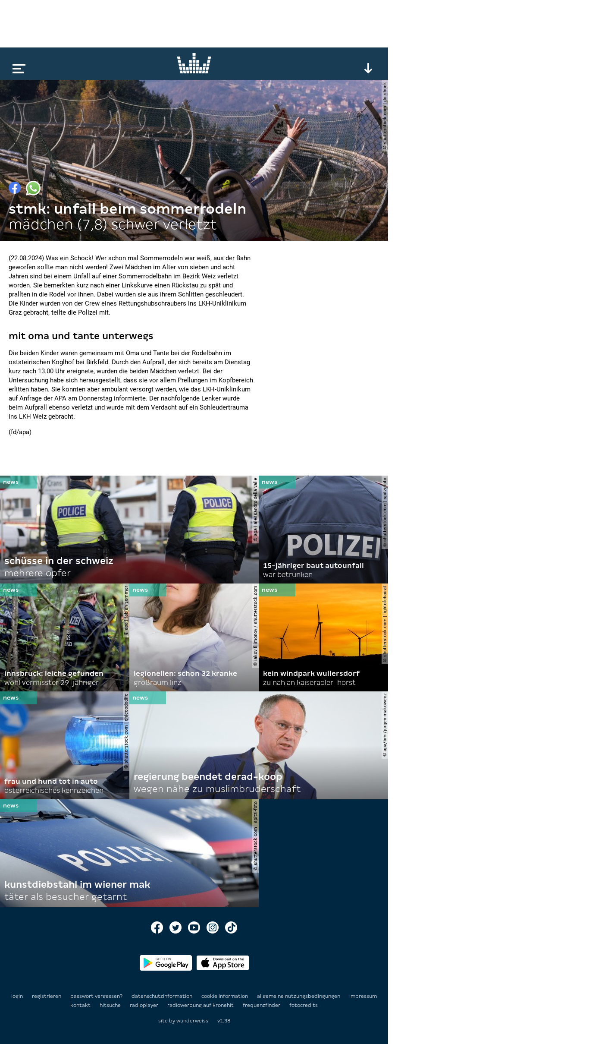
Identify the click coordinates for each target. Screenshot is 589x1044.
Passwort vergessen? (96, 996)
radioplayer (145, 1005)
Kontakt (81, 1005)
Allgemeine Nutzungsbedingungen (299, 996)
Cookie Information (225, 996)
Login (17, 996)
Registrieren (46, 996)
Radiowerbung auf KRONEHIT (201, 1005)
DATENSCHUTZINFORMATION (163, 996)
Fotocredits (303, 1005)
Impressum (363, 996)
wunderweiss (192, 1021)
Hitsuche (111, 1005)
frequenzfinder (262, 1005)
